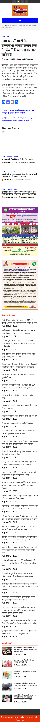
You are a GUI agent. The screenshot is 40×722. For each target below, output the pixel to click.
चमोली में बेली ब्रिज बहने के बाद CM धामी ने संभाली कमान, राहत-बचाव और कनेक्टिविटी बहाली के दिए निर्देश (19, 550)
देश (8, 37)
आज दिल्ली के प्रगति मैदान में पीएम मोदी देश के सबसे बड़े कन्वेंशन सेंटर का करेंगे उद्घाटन (19, 175)
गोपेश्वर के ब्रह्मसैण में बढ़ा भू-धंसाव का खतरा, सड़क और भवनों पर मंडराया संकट (25, 684)
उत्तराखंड (9, 157)
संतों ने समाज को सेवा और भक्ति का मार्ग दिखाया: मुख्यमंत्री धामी (25, 661)
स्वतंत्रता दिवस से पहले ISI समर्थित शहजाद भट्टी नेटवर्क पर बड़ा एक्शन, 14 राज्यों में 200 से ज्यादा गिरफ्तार (19, 485)
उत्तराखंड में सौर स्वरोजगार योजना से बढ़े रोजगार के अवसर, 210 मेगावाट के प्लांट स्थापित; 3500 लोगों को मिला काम (20, 586)
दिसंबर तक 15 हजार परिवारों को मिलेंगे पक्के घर (18, 423)
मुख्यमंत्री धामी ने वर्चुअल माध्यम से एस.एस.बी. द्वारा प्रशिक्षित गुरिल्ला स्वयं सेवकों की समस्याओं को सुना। (19, 192)
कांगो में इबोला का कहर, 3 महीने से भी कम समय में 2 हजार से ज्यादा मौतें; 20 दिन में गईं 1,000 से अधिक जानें (19, 563)
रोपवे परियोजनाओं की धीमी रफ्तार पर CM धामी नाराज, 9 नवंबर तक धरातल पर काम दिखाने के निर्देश (25, 649)
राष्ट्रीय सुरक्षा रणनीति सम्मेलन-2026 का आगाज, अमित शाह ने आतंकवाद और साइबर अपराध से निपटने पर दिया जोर (20, 343)
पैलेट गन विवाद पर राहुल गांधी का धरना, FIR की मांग (19, 416)
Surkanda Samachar (25, 59)
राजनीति (16, 157)
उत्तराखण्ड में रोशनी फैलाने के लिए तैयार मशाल (17, 159)
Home (4, 25)
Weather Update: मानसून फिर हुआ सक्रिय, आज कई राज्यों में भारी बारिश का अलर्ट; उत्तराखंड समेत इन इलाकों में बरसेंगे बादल (18, 610)
